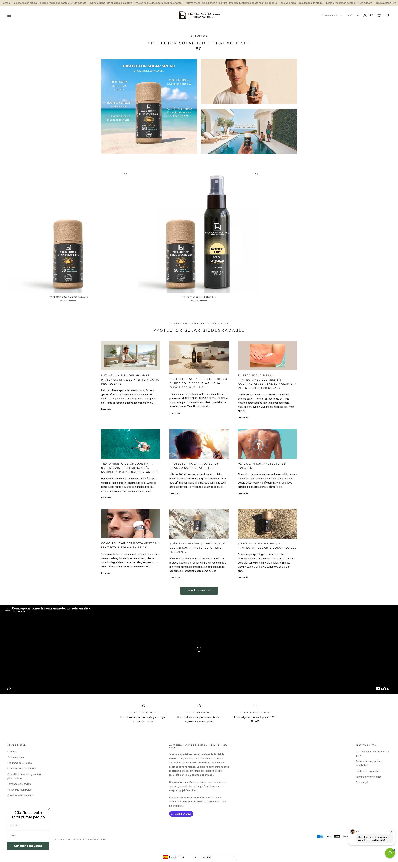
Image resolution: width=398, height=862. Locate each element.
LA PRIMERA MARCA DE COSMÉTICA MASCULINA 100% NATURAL (72, 839)
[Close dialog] (49, 809)
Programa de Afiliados (19, 762)
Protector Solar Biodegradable (68, 297)
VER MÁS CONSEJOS (199, 590)
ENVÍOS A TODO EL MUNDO (143, 713)
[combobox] (179, 857)
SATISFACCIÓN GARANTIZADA (199, 713)
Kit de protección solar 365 (199, 297)
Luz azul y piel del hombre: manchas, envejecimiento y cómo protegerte (130, 380)
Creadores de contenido (20, 795)
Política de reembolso (19, 789)
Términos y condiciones (369, 776)
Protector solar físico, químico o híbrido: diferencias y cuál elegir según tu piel (198, 383)
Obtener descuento (28, 846)
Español (350, 15)
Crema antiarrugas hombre (21, 768)
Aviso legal (362, 782)
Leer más (106, 409)
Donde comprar (15, 757)
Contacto (12, 751)
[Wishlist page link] (387, 15)
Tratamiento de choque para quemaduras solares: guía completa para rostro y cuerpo (130, 468)
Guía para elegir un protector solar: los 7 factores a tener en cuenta (197, 548)
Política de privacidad (367, 771)
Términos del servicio (19, 783)
